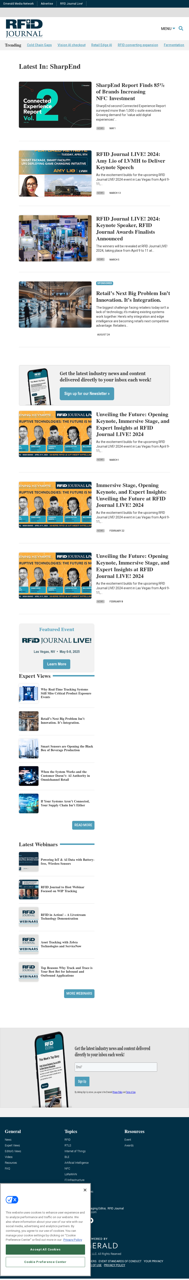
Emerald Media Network (18, 3)
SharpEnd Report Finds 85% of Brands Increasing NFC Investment (130, 91)
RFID (68, 1139)
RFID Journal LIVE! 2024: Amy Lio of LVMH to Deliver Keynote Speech (130, 160)
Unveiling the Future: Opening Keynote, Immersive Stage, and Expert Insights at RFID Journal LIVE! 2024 (132, 424)
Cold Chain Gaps (39, 45)
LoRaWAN (71, 1174)
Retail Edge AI (101, 45)
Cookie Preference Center (45, 1262)
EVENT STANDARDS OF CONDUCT (120, 1261)
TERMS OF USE (92, 1265)
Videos (9, 1157)
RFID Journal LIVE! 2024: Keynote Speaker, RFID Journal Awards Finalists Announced (128, 228)
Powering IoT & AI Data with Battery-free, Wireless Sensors (67, 861)
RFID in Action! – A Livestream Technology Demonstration (63, 916)
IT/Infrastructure (74, 1180)
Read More (83, 825)
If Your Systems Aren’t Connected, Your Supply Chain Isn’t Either (65, 803)
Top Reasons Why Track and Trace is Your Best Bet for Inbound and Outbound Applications (66, 971)
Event (127, 1139)
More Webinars (79, 993)
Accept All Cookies (45, 1249)
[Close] (85, 1190)
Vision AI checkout (72, 45)
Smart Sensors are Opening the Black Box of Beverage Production (67, 748)
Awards (129, 1145)
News (100, 128)
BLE (67, 1157)
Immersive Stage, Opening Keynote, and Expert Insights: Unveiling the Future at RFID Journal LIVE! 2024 (131, 495)
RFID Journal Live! (71, 3)
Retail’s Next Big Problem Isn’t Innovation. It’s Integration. (133, 296)
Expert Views (12, 1145)
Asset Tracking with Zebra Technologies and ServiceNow (61, 944)
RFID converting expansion (138, 45)
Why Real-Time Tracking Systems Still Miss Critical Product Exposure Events (66, 693)
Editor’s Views (13, 1151)
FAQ (7, 1168)
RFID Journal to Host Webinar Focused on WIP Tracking (62, 889)
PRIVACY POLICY (114, 1265)
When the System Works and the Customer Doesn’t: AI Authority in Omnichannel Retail (65, 775)
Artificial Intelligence (77, 1162)
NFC (67, 1168)
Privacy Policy (72, 1239)
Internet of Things (75, 1151)
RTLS (68, 1145)
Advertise (47, 3)
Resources (11, 1162)
